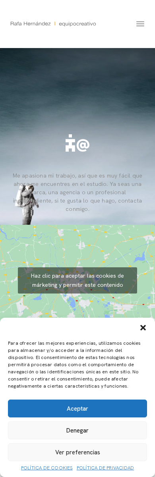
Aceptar (77, 409)
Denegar (77, 431)
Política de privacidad (105, 468)
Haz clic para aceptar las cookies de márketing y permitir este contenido (77, 280)
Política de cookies (47, 468)
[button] (143, 328)
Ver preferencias (77, 452)
